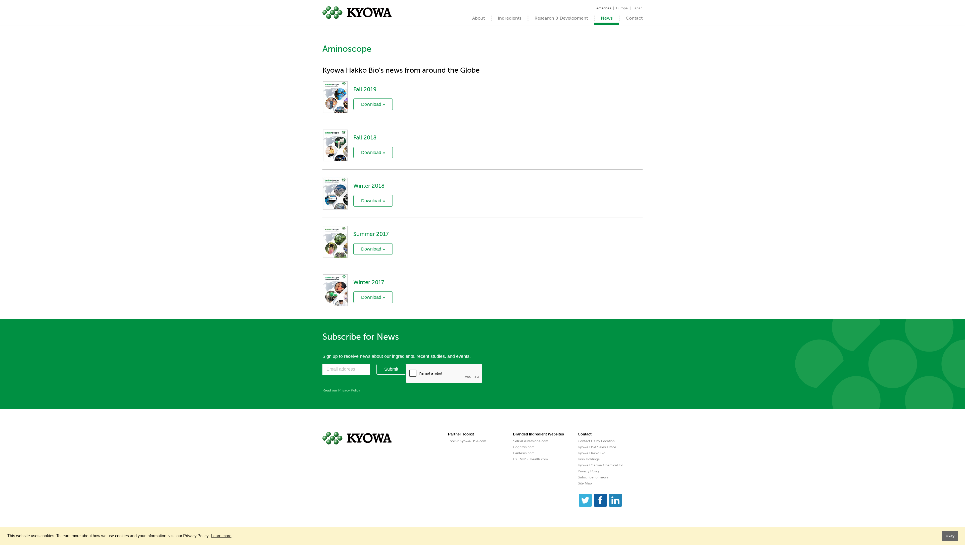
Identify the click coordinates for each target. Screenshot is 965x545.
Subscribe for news (593, 477)
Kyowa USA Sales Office (597, 447)
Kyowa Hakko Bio (591, 453)
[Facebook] (600, 500)
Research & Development (561, 18)
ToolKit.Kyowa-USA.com (467, 441)
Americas (603, 8)
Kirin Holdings (589, 459)
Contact (634, 18)
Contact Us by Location (596, 441)
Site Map (585, 483)
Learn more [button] (221, 536)
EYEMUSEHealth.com (530, 459)
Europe (622, 8)
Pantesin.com (524, 453)
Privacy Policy (349, 390)
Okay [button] (950, 536)
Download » (373, 104)
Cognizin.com (524, 447)
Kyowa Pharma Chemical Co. (601, 465)
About (478, 18)
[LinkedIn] (615, 500)
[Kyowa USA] (357, 12)
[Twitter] (585, 500)
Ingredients (509, 18)
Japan (638, 8)
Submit (391, 369)
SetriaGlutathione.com (530, 441)
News (607, 18)
